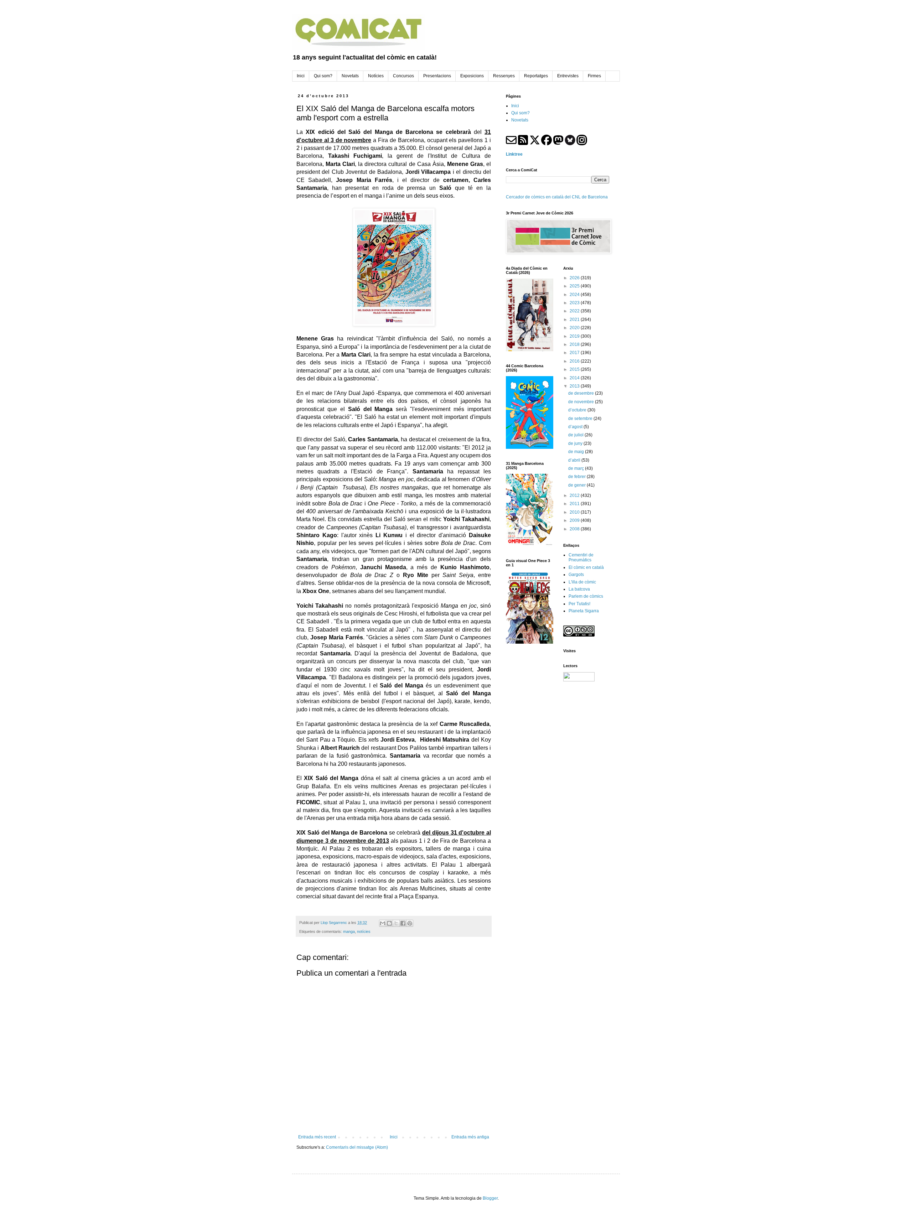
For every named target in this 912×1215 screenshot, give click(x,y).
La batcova (579, 589)
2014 (575, 377)
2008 (575, 528)
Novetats (519, 120)
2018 (575, 344)
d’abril (574, 460)
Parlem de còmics (586, 596)
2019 (575, 336)
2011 (575, 503)
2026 (575, 277)
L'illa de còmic (582, 582)
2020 (575, 327)
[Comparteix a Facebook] (402, 923)
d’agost (576, 426)
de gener (577, 485)
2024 (575, 294)
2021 (575, 319)
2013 (575, 386)
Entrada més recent (317, 1136)
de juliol (576, 434)
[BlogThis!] (389, 923)
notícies (363, 931)
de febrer (577, 476)
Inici (394, 1136)
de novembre (581, 401)
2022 (575, 310)
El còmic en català (586, 567)
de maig (576, 451)
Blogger (490, 1198)
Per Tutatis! (579, 603)
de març (576, 468)
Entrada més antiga (470, 1136)
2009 (575, 520)
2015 (575, 369)
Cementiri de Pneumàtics (581, 557)
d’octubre (577, 409)
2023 (575, 302)
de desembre (581, 393)
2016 (575, 361)
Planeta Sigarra (584, 610)
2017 (575, 352)
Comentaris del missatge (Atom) (357, 1147)
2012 (575, 495)
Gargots (576, 574)
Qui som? (520, 112)
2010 (575, 512)
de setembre (581, 418)
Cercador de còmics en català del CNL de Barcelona (557, 196)
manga (349, 931)
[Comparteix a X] (396, 923)
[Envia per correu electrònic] (382, 923)
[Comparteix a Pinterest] (409, 923)
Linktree (514, 154)
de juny (576, 443)
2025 (575, 286)
